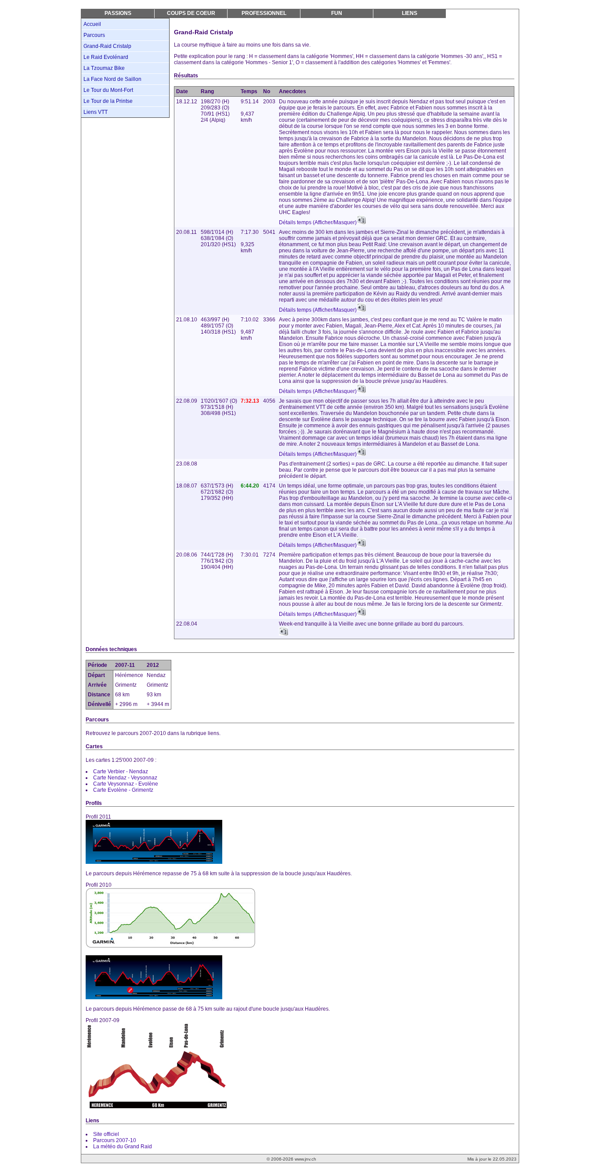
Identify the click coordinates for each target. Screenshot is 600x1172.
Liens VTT (95, 112)
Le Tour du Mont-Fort (108, 90)
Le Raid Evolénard (105, 57)
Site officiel (106, 1134)
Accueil (92, 24)
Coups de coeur (191, 13)
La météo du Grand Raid (122, 1146)
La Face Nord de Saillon (112, 79)
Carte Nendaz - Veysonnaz (125, 778)
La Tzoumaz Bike (104, 68)
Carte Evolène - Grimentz (123, 790)
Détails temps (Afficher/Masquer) (318, 222)
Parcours (94, 35)
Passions (118, 13)
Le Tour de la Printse (108, 101)
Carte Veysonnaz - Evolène (125, 784)
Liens (409, 13)
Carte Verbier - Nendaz (120, 771)
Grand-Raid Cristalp (107, 46)
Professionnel (264, 13)
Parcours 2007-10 (114, 1140)
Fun (336, 13)
